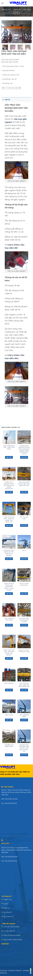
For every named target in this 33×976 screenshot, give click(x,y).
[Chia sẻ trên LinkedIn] (19, 88)
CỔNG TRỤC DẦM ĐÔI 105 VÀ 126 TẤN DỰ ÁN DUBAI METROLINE (9, 485)
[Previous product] (18, 12)
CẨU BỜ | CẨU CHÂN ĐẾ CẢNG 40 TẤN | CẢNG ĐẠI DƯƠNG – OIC (24, 748)
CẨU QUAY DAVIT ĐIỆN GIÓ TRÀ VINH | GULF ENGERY (9, 553)
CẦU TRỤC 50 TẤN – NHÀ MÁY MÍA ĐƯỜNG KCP (24, 684)
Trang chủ (6, 10)
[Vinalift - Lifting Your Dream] (18, 3)
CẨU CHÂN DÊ (9, 683)
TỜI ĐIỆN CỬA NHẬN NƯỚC (8, 745)
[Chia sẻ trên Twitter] (9, 88)
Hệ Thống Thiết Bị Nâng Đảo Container (24, 620)
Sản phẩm (17, 10)
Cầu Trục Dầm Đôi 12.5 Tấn (24, 584)
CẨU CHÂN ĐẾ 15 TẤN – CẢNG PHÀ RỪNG (8, 447)
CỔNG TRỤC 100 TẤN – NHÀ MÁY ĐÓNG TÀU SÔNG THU (9, 519)
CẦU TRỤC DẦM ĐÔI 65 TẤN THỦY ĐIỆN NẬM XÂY (24, 483)
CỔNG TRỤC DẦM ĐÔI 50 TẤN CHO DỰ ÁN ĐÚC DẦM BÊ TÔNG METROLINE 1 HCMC (24, 450)
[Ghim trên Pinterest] (16, 88)
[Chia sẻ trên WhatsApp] (3, 88)
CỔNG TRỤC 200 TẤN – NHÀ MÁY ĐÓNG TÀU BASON (9, 652)
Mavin (24, 550)
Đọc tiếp (9, 457)
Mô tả (7, 100)
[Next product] (14, 12)
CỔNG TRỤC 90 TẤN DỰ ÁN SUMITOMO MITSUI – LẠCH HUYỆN (9, 587)
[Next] (28, 31)
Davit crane (9, 715)
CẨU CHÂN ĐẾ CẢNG (24, 715)
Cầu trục (27, 10)
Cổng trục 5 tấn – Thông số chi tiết (24, 650)
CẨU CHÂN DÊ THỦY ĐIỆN (9, 619)
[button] (2, 3)
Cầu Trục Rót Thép (24, 517)
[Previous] (4, 31)
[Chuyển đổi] (3, 100)
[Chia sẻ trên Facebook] (6, 88)
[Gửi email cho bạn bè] (12, 88)
